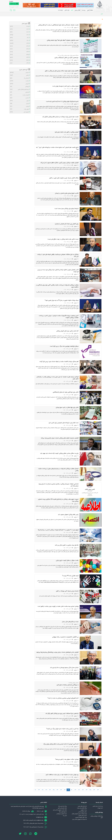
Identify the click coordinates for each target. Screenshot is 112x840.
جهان (19, 101)
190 (35, 790)
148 (42, 790)
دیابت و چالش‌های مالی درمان (70, 622)
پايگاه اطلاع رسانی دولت (82, 808)
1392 (19, 63)
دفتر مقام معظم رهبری (82, 806)
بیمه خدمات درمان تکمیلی (98, 806)
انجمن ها (65, 815)
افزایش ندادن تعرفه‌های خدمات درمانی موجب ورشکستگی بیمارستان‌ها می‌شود (57, 652)
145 (54, 790)
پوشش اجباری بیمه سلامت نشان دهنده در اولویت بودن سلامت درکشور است (58, 606)
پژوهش (19, 86)
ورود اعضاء (13, 4)
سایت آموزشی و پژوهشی (61, 814)
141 (68, 790)
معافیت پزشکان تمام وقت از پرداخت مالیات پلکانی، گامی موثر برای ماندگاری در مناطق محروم (57, 286)
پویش (19, 106)
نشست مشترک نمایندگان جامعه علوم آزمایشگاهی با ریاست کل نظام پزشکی (58, 25)
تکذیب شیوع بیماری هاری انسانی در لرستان (66, 193)
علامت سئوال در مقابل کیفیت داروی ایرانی (67, 560)
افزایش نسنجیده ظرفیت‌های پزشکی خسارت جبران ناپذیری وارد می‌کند (59, 438)
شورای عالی (19, 112)
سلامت (75, 762)
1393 (19, 60)
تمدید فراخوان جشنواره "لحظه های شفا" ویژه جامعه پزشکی (62, 40)
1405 (19, 26)
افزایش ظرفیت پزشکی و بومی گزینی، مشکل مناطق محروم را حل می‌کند (59, 163)
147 (46, 790)
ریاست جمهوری (84, 810)
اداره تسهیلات (100, 808)
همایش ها (19, 78)
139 (75, 790)
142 (65, 790)
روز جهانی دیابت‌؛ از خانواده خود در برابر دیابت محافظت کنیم (62, 775)
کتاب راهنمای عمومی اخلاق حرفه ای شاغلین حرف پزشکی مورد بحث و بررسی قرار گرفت (57, 271)
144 (57, 790)
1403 (19, 32)
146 (50, 790)
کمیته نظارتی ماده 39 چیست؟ (70, 576)
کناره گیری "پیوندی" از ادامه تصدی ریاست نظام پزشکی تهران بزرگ (60, 744)
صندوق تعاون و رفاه (63, 812)
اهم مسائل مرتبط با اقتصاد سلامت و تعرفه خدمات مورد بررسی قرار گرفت (58, 361)
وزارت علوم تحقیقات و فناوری (81, 817)
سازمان (75, 27)
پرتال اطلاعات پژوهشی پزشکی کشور (97, 816)
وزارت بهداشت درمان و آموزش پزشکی (79, 814)
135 (90, 790)
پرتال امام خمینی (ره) (62, 806)
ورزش (19, 103)
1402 (19, 35)
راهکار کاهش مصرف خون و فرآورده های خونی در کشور (63, 178)
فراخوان (19, 92)
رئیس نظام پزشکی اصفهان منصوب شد (68, 514)
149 (39, 790)
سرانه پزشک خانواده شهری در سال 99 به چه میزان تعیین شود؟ (61, 300)
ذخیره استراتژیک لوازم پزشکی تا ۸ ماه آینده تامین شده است (62, 101)
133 (98, 790)
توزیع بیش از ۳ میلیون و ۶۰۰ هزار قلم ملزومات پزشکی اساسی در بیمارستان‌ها (58, 530)
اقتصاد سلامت (19, 95)
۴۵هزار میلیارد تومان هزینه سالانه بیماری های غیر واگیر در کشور (61, 71)
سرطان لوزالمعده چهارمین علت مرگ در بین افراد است (64, 346)
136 (86, 790)
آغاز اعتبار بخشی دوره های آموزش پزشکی (67, 331)
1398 (19, 46)
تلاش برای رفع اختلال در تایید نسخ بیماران (67, 407)
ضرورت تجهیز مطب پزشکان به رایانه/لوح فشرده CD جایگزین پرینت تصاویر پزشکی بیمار (58, 500)
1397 (19, 49)
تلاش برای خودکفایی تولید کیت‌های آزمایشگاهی (65, 392)
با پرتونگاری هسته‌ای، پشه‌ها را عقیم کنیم (67, 685)
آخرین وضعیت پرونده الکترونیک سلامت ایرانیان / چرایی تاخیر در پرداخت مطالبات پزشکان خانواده (58, 317)
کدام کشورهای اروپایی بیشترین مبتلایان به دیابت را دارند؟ (63, 698)
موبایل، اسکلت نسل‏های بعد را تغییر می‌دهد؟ (66, 759)
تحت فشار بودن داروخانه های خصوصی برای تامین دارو (63, 423)
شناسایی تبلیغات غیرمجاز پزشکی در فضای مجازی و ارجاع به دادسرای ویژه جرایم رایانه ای (58, 485)
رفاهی (19, 75)
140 (71, 790)
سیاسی (19, 98)
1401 (19, 38)
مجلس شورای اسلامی (82, 812)
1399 (19, 43)
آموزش (19, 84)
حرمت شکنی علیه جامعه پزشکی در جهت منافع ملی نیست (63, 239)
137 (83, 790)
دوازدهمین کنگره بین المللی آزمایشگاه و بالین (66, 58)
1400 (19, 40)
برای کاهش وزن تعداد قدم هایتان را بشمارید (66, 224)
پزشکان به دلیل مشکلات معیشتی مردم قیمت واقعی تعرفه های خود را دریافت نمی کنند (57, 255)
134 (94, 790)
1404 (19, 29)
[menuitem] (83, 10)
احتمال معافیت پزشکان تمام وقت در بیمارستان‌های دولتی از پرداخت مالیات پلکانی (58, 470)
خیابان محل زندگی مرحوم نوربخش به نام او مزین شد (64, 667)
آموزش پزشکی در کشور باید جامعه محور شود (66, 132)
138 (79, 790)
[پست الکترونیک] (14, 10)
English (11, 1)
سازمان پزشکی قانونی (82, 815)
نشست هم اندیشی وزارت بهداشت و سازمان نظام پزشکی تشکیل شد (60, 117)
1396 (19, 52)
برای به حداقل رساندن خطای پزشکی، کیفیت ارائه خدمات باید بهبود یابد (59, 453)
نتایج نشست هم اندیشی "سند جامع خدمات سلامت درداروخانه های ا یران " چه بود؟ (57, 148)
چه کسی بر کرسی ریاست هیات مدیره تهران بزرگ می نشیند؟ (62, 729)
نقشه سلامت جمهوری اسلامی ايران (60, 810)
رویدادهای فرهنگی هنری (19, 89)
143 (61, 790)
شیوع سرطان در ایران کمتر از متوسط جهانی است (65, 86)
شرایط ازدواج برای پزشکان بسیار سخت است (66, 208)
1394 (19, 57)
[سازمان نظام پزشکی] (99, 5)
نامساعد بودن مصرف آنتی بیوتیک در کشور (67, 591)
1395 (19, 55)
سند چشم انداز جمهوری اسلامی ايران (79, 819)
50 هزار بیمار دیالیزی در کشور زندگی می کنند (66, 545)
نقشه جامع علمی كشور (62, 808)
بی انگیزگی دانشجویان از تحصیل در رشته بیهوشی (65, 637)
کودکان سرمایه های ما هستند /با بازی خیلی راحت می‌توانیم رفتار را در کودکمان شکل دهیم (57, 378)
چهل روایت (19, 109)
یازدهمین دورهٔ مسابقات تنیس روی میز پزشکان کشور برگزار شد (61, 713)
